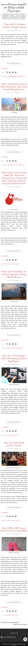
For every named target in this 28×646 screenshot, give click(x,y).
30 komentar (4, 427)
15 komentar (4, 512)
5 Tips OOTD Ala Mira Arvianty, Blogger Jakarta (14, 25)
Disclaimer (14, 644)
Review (10, 615)
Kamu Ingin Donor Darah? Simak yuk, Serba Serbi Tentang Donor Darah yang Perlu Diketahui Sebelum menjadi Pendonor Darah (14, 178)
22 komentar (4, 256)
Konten (13, 348)
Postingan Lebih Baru (10, 622)
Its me (13, 520)
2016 (6, 76)
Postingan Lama (19, 624)
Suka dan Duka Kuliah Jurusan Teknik (14, 444)
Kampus (17, 520)
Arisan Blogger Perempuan (16, 76)
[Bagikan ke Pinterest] (13, 72)
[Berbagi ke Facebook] (7, 72)
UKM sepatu (15, 615)
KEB (24, 165)
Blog (9, 264)
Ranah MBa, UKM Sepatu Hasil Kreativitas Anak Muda (14, 529)
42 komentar (4, 157)
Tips (25, 76)
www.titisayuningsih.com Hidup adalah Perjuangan (14, 7)
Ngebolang (19, 348)
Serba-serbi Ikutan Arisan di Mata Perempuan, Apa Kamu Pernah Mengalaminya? (14, 87)
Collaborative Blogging (15, 165)
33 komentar (4, 68)
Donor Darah (15, 264)
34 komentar (4, 340)
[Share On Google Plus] (16, 72)
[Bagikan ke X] (10, 72)
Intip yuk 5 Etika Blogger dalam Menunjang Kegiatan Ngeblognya (14, 358)
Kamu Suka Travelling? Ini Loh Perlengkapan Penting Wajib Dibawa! (14, 274)
